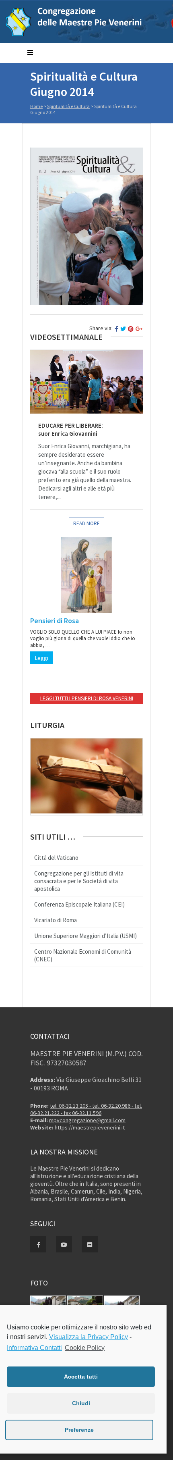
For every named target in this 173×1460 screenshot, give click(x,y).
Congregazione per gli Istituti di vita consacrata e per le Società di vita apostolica (79, 880)
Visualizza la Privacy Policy (88, 1336)
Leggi (41, 657)
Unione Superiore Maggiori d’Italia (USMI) (85, 936)
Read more (86, 523)
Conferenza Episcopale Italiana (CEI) (79, 904)
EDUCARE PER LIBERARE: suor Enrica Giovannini (70, 429)
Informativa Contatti (34, 1347)
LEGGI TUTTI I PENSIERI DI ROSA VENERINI (86, 698)
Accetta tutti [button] (81, 1376)
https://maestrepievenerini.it (90, 1127)
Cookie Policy (85, 1347)
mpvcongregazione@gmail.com (87, 1120)
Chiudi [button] (81, 1403)
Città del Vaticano (56, 857)
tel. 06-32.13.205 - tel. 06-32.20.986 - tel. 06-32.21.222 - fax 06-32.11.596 (86, 1109)
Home (36, 106)
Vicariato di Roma (55, 920)
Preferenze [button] (79, 1430)
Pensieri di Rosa (54, 620)
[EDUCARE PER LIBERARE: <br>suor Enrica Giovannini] (86, 382)
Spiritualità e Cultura (68, 106)
